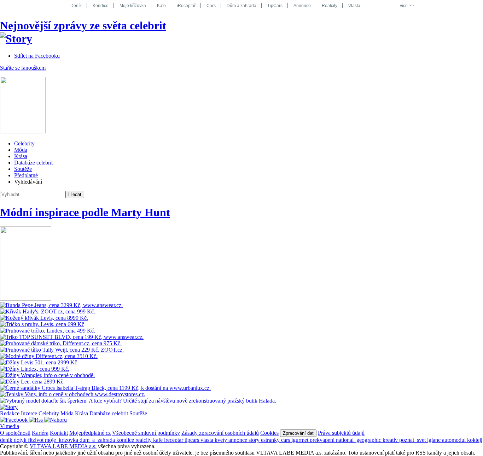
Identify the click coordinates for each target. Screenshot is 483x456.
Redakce (9, 413)
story (255, 440)
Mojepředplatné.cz (90, 433)
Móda (20, 150)
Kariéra (40, 433)
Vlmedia (9, 426)
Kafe (161, 5)
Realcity (329, 5)
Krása (20, 156)
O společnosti (15, 433)
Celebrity (24, 143)
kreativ (391, 440)
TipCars (275, 5)
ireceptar (174, 440)
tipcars (192, 440)
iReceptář (186, 5)
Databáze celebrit (33, 163)
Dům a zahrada (241, 5)
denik (7, 440)
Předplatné (26, 175)
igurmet (300, 440)
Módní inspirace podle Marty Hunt (85, 212)
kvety (221, 440)
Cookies (269, 433)
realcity (144, 440)
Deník (76, 5)
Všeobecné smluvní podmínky (146, 433)
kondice (125, 440)
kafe (158, 440)
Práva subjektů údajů (341, 433)
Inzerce (29, 413)
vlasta (207, 440)
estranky (271, 440)
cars (286, 440)
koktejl (474, 440)
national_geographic (359, 440)
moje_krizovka (62, 440)
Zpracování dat (298, 433)
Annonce (302, 5)
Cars (211, 5)
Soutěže (23, 169)
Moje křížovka (133, 5)
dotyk (21, 440)
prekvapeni (323, 440)
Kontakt (59, 433)
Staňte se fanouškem (23, 68)
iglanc (434, 440)
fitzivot (36, 440)
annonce (238, 440)
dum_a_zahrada (98, 440)
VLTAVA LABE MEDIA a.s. (63, 446)
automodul (454, 440)
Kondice (101, 5)
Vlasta (354, 5)
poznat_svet (413, 440)
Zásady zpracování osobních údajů (220, 433)
